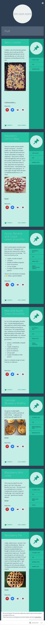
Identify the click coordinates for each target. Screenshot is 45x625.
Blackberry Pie (13, 535)
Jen (33, 64)
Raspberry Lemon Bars (11, 137)
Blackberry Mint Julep (13, 474)
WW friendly (35, 268)
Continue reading (10, 102)
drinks (33, 266)
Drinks (33, 261)
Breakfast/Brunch (36, 427)
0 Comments (9, 125)
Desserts (34, 69)
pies (38, 566)
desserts (34, 566)
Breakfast (34, 432)
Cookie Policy (37, 617)
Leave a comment (22, 125)
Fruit (38, 69)
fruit (38, 432)
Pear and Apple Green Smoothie (14, 312)
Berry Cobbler (12, 42)
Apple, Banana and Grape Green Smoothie (14, 236)
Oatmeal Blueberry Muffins (15, 401)
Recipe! (6, 198)
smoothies (34, 267)
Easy (37, 499)
